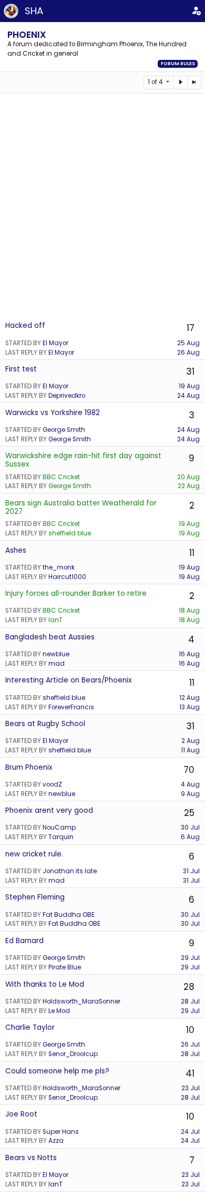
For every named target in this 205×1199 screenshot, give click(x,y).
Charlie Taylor (30, 1027)
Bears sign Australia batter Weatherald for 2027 (81, 507)
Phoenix (26, 34)
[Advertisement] (102, 207)
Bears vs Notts (31, 1158)
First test (21, 369)
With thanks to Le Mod (44, 984)
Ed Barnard (24, 941)
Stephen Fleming (35, 897)
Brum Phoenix (29, 767)
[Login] (196, 11)
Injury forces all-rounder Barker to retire (76, 593)
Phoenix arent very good (49, 810)
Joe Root (21, 1114)
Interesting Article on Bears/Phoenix (68, 680)
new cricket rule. (34, 854)
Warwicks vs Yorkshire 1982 (52, 413)
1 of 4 (156, 82)
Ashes (15, 550)
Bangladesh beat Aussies (50, 637)
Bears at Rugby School (45, 724)
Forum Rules (178, 63)
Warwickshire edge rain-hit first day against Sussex (83, 460)
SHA (34, 10)
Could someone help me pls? (57, 1071)
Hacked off (25, 325)
